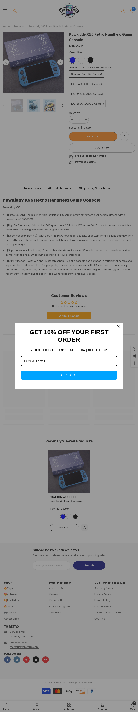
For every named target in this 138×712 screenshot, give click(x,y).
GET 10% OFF (69, 375)
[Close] (118, 327)
